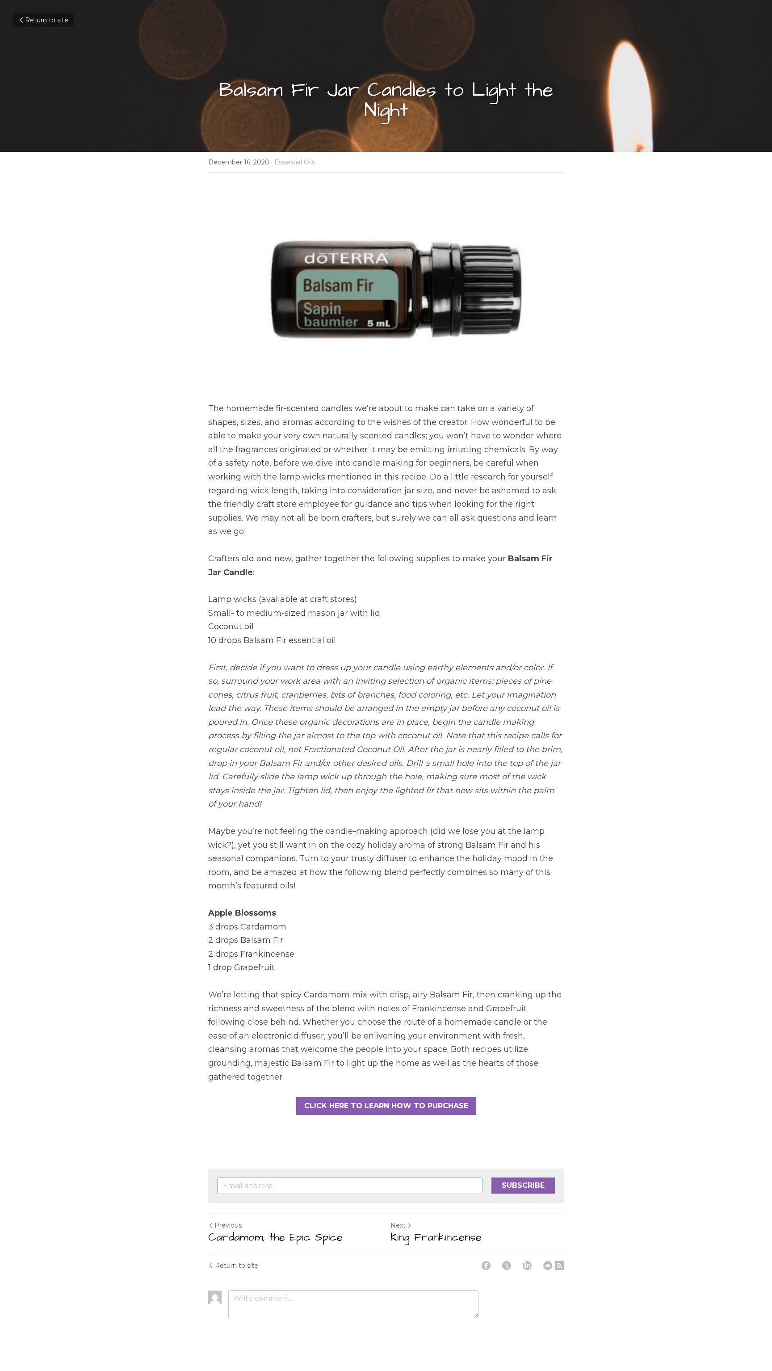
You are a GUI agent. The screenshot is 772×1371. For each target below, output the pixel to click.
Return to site (46, 20)
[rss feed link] (559, 1265)
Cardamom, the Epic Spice (275, 1237)
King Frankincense (436, 1237)
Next (398, 1225)
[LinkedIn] (527, 1265)
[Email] (547, 1265)
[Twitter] (506, 1265)
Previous (228, 1225)
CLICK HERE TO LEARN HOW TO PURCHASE (386, 1106)
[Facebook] (486, 1265)
